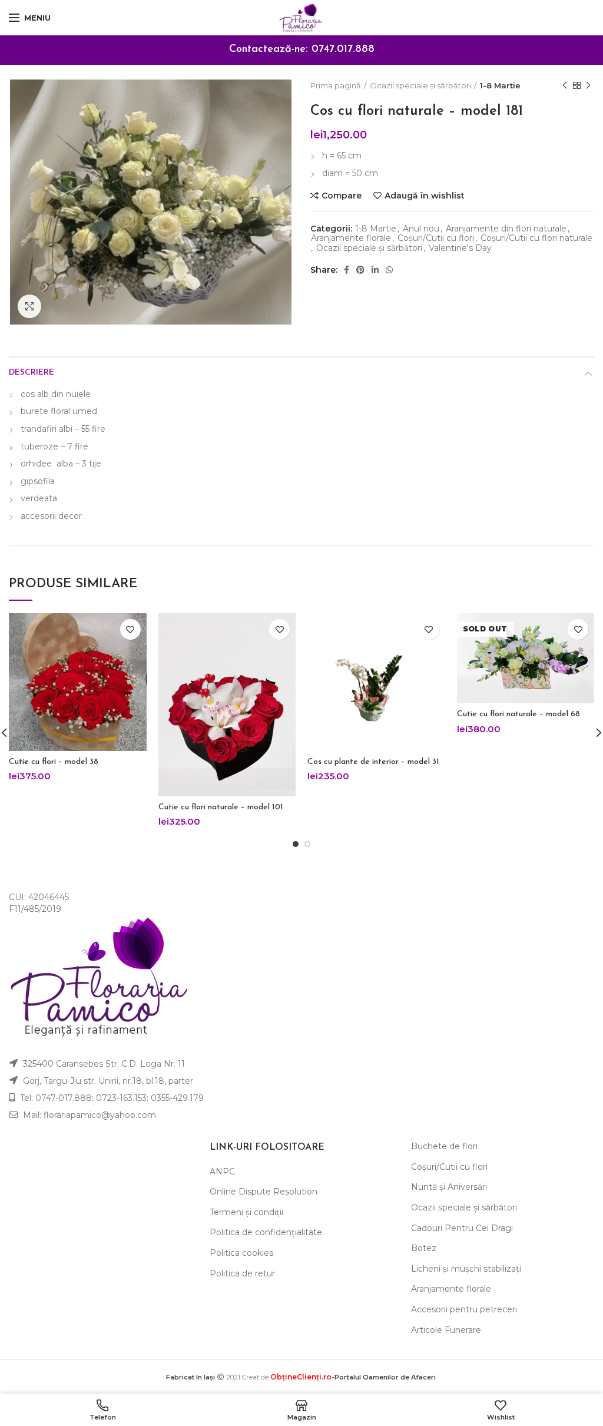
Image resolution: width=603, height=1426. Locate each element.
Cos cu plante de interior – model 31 (373, 761)
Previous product (565, 85)
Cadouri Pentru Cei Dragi (462, 1228)
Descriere (31, 372)
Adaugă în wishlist (425, 195)
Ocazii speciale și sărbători (420, 85)
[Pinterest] (360, 269)
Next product (588, 85)
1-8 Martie (500, 85)
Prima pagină (335, 85)
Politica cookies (241, 1253)
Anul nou (421, 229)
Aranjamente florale (351, 238)
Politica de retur (242, 1273)
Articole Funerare (446, 1330)
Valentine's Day (460, 248)
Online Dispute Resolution (263, 1191)
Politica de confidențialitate (266, 1232)
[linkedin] (375, 269)
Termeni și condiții (246, 1212)
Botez (423, 1248)
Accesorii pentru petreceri (464, 1309)
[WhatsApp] (389, 269)
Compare (342, 195)
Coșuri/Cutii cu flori (435, 238)
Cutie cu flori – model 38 (53, 761)
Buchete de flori (444, 1146)
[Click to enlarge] (29, 306)
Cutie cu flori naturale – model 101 (220, 807)
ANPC (222, 1171)
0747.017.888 (343, 49)
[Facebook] (346, 269)
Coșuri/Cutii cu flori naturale (536, 238)
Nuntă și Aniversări (449, 1187)
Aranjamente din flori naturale (506, 229)
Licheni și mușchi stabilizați (466, 1268)
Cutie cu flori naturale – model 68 (518, 714)
